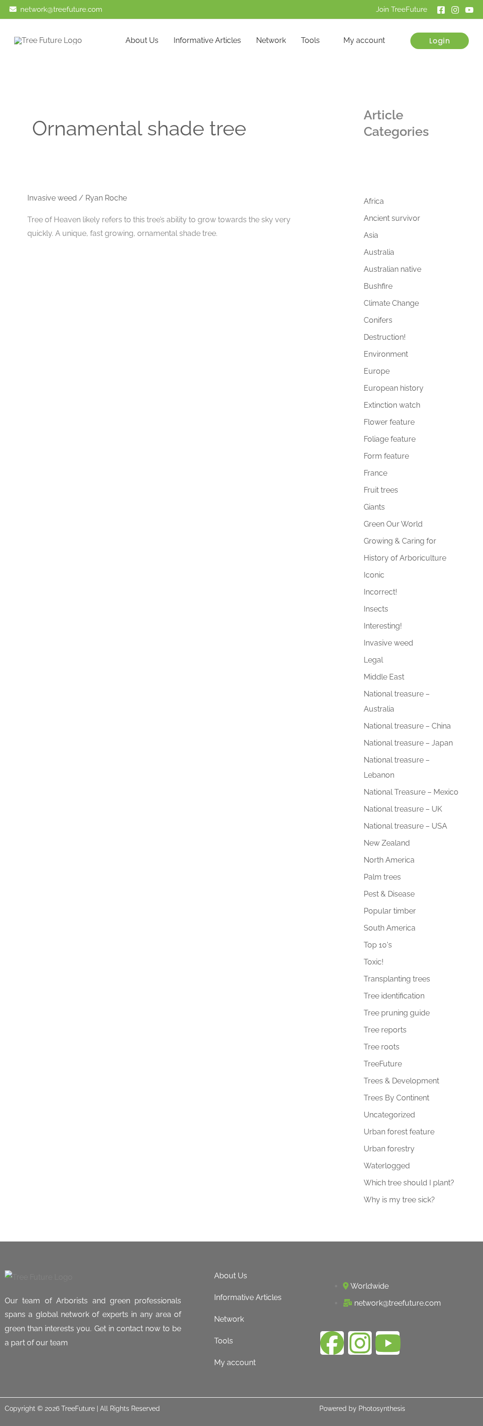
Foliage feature (390, 439)
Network (271, 40)
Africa (374, 201)
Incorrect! (380, 591)
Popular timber (390, 910)
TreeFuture (383, 1063)
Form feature (386, 456)
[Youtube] (469, 10)
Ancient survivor (392, 218)
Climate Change (391, 303)
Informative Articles (207, 40)
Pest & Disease (389, 893)
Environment (386, 354)
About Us (141, 40)
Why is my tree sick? (399, 1199)
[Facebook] (441, 10)
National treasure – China (407, 725)
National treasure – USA (405, 826)
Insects (376, 608)
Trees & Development (401, 1080)
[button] (439, 41)
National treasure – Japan (408, 742)
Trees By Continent (396, 1097)
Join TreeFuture (401, 9)
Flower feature (389, 422)
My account (364, 40)
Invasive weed (52, 197)
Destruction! (385, 337)
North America (389, 860)
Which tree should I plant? (409, 1182)
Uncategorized (389, 1114)
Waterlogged (387, 1165)
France (375, 473)
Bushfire (378, 286)
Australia (379, 252)
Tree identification (394, 995)
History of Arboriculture (405, 558)
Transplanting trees (397, 978)
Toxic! (373, 961)
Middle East (384, 676)
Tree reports (385, 1029)
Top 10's (378, 944)
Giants (374, 507)
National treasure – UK (403, 809)
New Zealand (387, 843)
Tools (310, 40)
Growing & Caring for (400, 541)
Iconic (374, 574)
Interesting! (383, 625)
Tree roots (382, 1046)
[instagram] (455, 10)
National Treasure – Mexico (411, 792)
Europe (377, 371)
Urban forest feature (399, 1131)
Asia (371, 235)
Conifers (378, 320)
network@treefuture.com (61, 9)
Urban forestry (389, 1148)
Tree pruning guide (397, 1012)
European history (394, 388)
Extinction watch (392, 405)
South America (390, 927)
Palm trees (382, 876)
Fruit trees (381, 490)
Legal (373, 659)
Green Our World (393, 524)
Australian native (392, 269)
